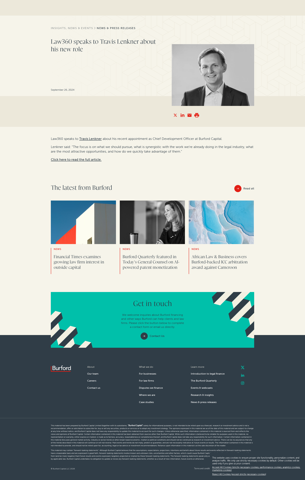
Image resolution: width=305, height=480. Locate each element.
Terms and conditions (203, 468)
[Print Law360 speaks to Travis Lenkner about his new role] (196, 115)
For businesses (147, 373)
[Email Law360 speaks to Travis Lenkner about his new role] (189, 115)
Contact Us (157, 336)
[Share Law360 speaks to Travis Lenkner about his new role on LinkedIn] (182, 115)
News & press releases (116, 28)
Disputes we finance (151, 387)
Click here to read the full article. (76, 159)
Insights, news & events (72, 28)
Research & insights (202, 394)
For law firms (146, 380)
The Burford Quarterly (204, 380)
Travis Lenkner (90, 139)
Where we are (147, 394)
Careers (91, 380)
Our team (92, 373)
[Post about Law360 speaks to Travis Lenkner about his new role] (175, 115)
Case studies (146, 402)
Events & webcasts (202, 387)
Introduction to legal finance (208, 373)
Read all (248, 188)
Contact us (93, 387)
